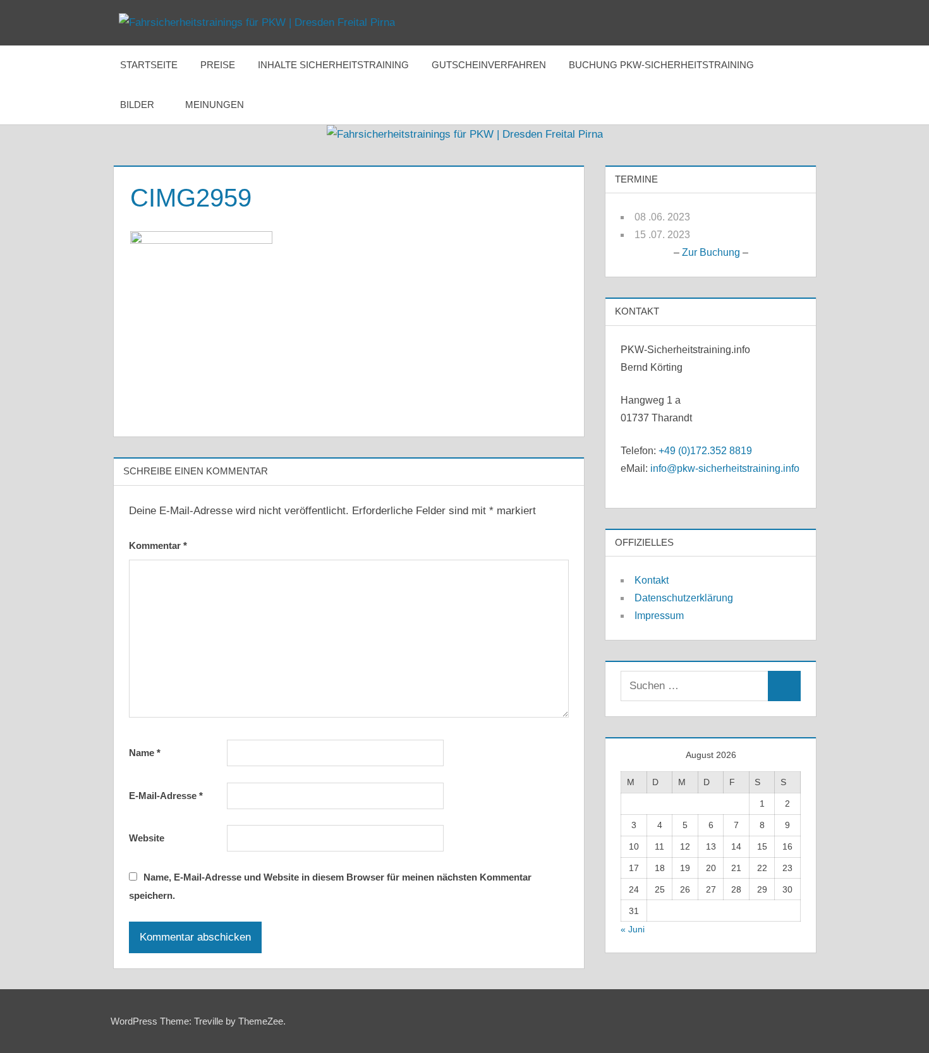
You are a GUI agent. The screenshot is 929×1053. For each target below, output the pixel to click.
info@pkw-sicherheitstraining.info (724, 468)
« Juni (633, 929)
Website (146, 838)
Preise (217, 64)
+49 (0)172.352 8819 (705, 450)
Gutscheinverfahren (489, 64)
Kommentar (158, 545)
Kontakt (652, 580)
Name (145, 752)
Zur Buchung (711, 252)
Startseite (149, 64)
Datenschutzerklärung (684, 598)
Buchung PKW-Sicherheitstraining (661, 64)
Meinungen (214, 104)
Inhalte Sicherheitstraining (333, 64)
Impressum (659, 615)
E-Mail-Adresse (166, 795)
